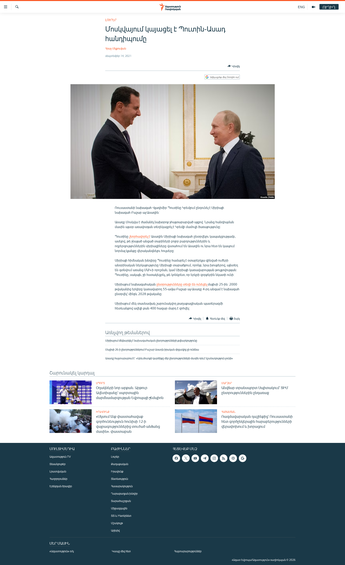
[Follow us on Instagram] (214, 458)
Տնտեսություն (119, 478)
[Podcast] (233, 458)
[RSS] (223, 458)
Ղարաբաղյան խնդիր (124, 493)
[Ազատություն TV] (313, 7)
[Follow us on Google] (242, 458)
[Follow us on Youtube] (195, 458)
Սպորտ (100, 383)
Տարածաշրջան (121, 501)
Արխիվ (115, 530)
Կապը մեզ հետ (121, 551)
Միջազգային (119, 508)
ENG (301, 7)
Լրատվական (58, 471)
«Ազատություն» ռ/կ (62, 551)
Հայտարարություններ (187, 551)
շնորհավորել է (139, 236)
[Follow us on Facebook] (176, 458)
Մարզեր (226, 383)
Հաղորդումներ (58, 478)
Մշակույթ (117, 523)
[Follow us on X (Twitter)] (185, 458)
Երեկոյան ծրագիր (61, 486)
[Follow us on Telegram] (204, 458)
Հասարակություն (122, 486)
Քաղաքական (119, 464)
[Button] (234, 66)
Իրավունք (102, 411)
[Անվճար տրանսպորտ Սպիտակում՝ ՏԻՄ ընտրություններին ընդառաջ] (196, 392)
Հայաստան (228, 411)
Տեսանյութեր (57, 464)
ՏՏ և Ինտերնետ (121, 515)
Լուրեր (111, 20)
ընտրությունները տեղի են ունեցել (182, 284)
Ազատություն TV (60, 456)
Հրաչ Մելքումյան (115, 48)
